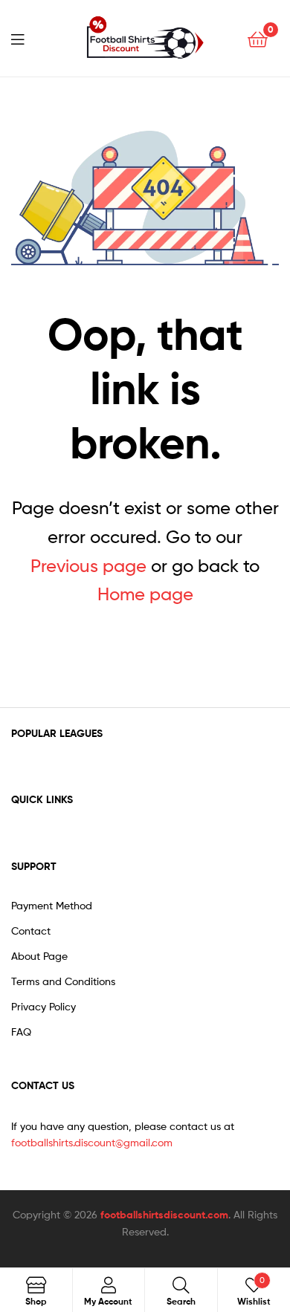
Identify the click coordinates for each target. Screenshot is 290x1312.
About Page (39, 955)
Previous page (88, 566)
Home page (145, 594)
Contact (31, 930)
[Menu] (26, 38)
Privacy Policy (43, 1006)
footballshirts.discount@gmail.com (92, 1142)
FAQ (21, 1031)
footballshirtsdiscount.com (164, 1214)
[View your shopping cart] (258, 38)
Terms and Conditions (63, 981)
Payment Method (51, 905)
